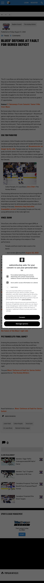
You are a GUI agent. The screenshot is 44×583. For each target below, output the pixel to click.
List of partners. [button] (26, 299)
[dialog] (22, 291)
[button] (22, 287)
